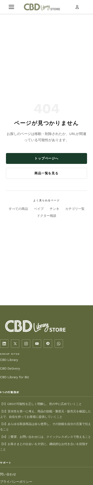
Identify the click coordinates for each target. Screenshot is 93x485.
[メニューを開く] (11, 7)
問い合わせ (8, 474)
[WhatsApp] (59, 343)
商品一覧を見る (46, 173)
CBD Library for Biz (14, 377)
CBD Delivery (10, 368)
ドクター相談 (46, 216)
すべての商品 (18, 209)
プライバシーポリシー (16, 482)
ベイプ (39, 209)
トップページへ (46, 158)
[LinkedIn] (4, 343)
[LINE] (48, 343)
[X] (15, 343)
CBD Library (9, 360)
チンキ (54, 209)
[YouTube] (37, 343)
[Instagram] (26, 343)
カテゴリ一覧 (75, 209)
